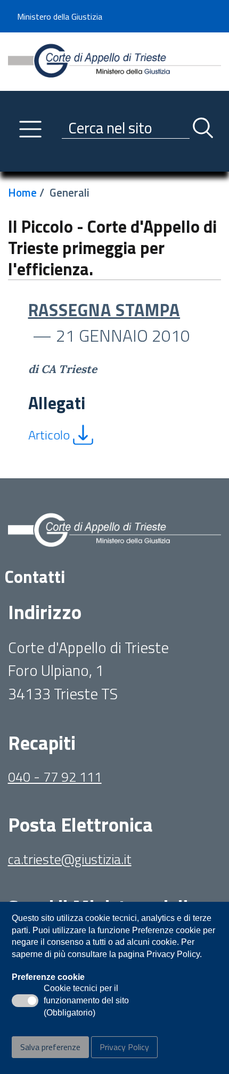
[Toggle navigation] (16, 161)
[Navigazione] (30, 129)
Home (22, 192)
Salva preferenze (50, 1047)
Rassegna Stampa (104, 310)
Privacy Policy (124, 1047)
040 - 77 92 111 (55, 776)
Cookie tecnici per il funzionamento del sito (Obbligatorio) (86, 1001)
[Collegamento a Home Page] (115, 60)
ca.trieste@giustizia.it (70, 859)
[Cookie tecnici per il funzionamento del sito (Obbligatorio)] (25, 1000)
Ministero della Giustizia (59, 16)
